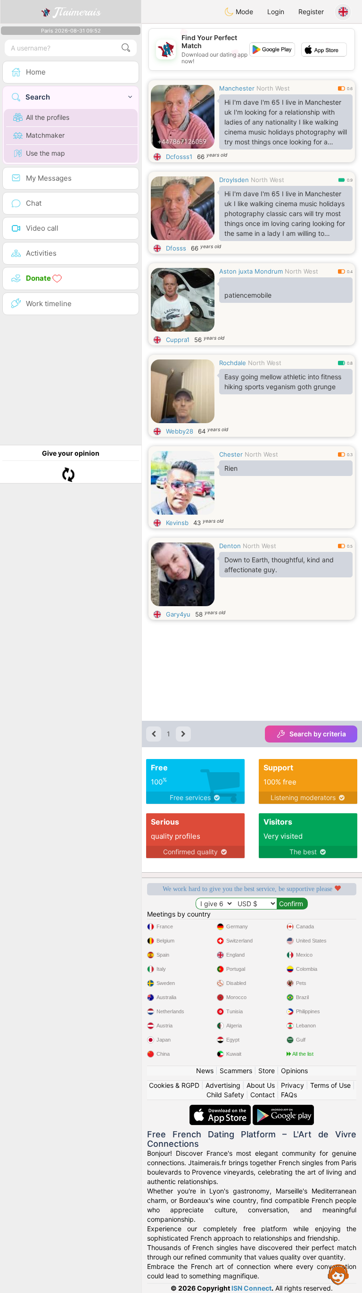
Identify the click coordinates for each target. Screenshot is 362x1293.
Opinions (294, 1071)
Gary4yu (178, 614)
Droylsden (234, 180)
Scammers (236, 1071)
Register (311, 12)
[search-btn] (126, 48)
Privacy (292, 1085)
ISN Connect (251, 1288)
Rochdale (232, 363)
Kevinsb (177, 522)
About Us (261, 1085)
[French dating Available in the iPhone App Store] (221, 1109)
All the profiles (47, 117)
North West (273, 88)
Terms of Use (330, 1085)
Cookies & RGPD (174, 1085)
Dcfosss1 (179, 156)
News (205, 1071)
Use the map (45, 153)
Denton (230, 546)
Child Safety (225, 1095)
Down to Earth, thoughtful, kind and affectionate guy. (279, 565)
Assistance (338, 1274)
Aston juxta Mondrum (251, 271)
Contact (262, 1095)
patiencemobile (248, 295)
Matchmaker (45, 135)
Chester (231, 454)
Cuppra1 (177, 339)
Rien (231, 468)
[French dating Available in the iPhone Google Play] (283, 1109)
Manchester (237, 88)
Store (266, 1071)
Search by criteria (317, 734)
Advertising (223, 1085)
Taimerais (77, 12)
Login (275, 12)
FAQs (289, 1095)
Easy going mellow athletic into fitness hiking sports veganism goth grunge (282, 382)
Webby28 (179, 431)
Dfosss (176, 248)
